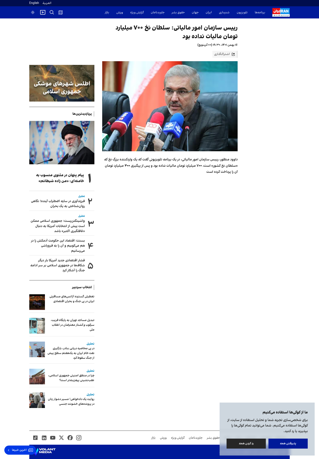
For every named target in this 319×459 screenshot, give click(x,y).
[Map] (60, 12)
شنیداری (224, 12)
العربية (47, 3)
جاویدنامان (157, 12)
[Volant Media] (44, 452)
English (34, 3)
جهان (195, 12)
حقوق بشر (178, 12)
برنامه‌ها (260, 12)
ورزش (119, 12)
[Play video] (42, 12)
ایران (209, 12)
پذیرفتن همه (288, 443)
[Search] (51, 12)
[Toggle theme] (32, 12)
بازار (107, 12)
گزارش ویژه (137, 12)
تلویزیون (242, 12)
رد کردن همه (246, 443)
